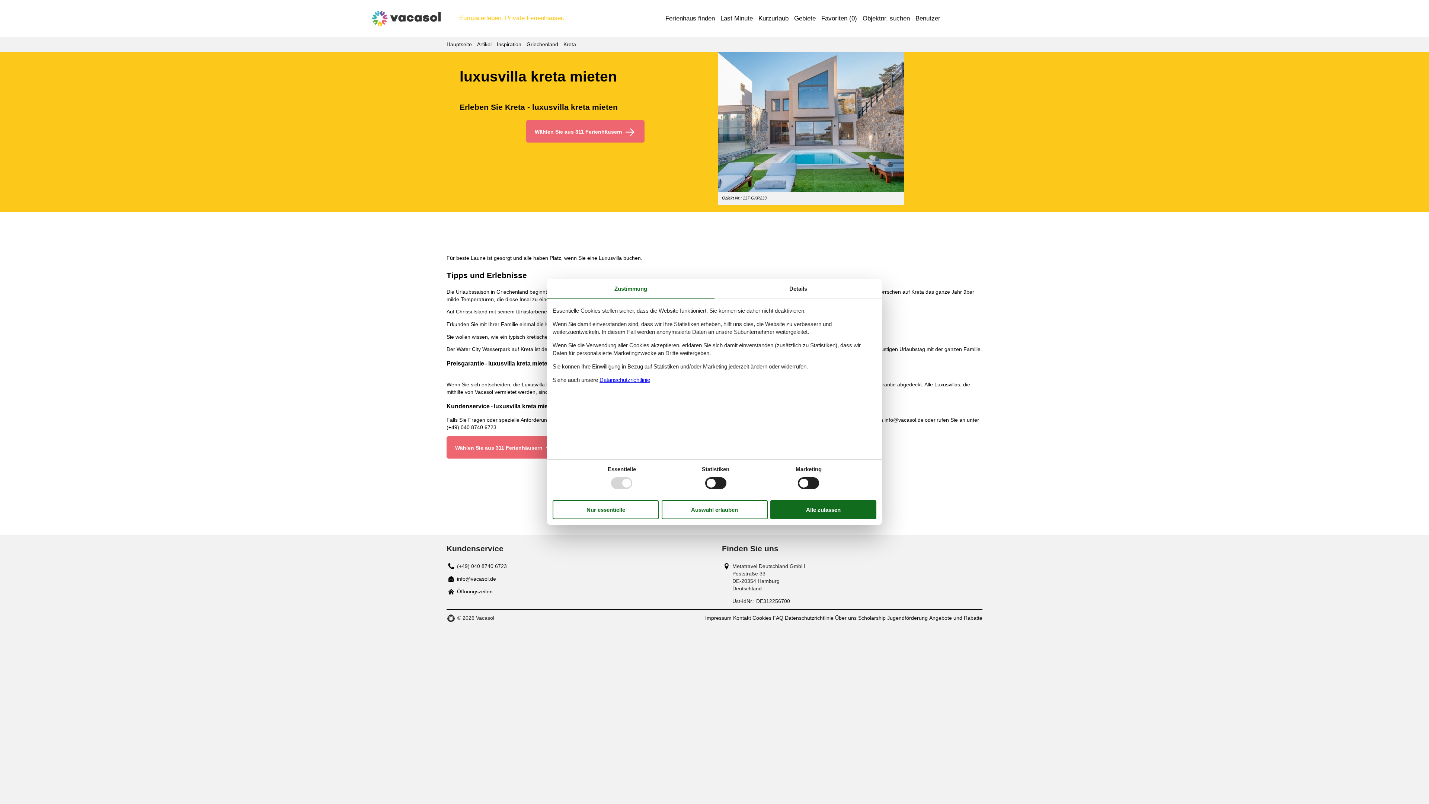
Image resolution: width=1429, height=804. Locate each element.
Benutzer (927, 18)
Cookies (761, 618)
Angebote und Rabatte (955, 618)
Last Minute (736, 18)
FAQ (778, 618)
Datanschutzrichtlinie (625, 380)
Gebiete (805, 18)
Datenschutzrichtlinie (809, 618)
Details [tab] (798, 288)
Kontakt (742, 618)
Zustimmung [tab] (630, 288)
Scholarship (872, 618)
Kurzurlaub (773, 18)
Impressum (718, 618)
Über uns (846, 618)
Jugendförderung (907, 618)
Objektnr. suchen (886, 18)
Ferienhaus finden (690, 18)
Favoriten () (839, 18)
